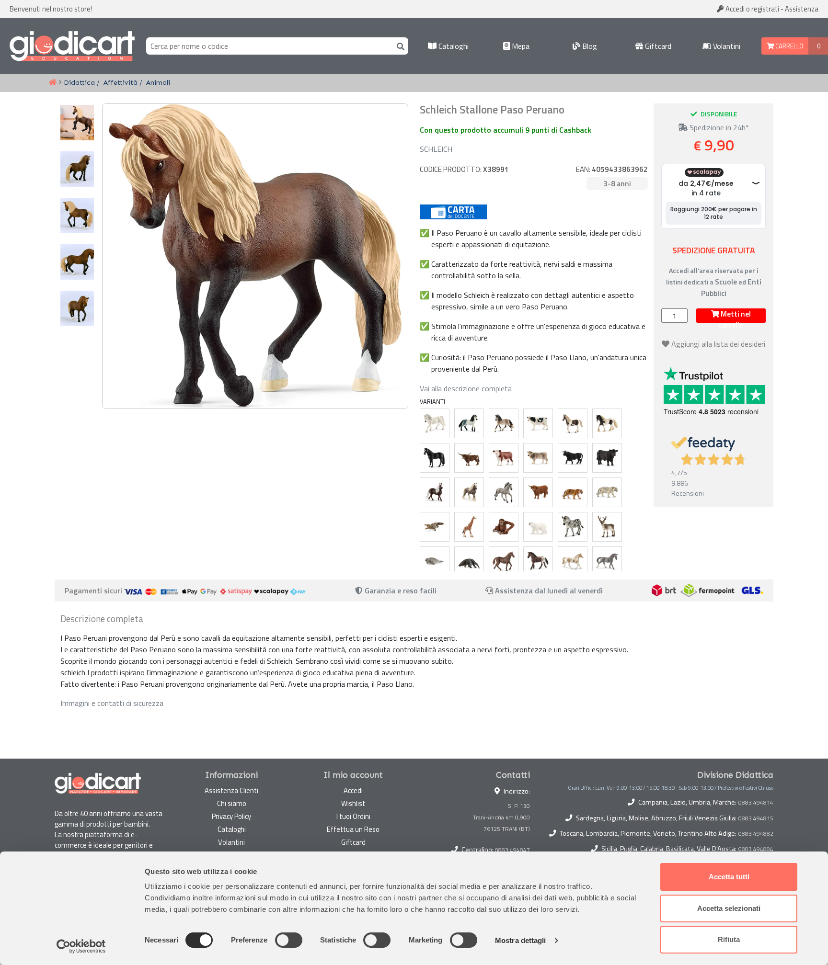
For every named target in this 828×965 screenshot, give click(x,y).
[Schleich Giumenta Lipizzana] (434, 423)
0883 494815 (755, 818)
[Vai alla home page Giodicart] (72, 46)
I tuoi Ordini (353, 816)
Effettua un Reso (353, 829)
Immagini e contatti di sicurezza (111, 703)
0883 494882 (755, 833)
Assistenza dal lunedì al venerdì (549, 590)
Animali (158, 82)
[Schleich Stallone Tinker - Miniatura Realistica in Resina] (607, 423)
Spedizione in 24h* (718, 127)
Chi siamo (231, 803)
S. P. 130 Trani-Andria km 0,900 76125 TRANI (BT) (501, 817)
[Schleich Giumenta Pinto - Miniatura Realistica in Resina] (572, 423)
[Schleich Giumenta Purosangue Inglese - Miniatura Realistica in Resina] (503, 561)
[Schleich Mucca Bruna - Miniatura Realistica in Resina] (538, 457)
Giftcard (657, 46)
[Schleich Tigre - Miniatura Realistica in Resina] (572, 492)
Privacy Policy (231, 816)
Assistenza (801, 8)
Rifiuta (729, 939)
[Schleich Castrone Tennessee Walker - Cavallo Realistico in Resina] (434, 457)
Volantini (725, 46)
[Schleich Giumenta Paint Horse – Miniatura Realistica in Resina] (572, 561)
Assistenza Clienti (231, 790)
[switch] (288, 940)
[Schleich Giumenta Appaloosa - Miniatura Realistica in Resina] (538, 561)
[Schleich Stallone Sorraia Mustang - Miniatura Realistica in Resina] (503, 492)
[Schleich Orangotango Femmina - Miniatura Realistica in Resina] (503, 526)
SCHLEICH (436, 149)
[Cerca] (398, 45)
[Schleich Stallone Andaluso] (469, 423)
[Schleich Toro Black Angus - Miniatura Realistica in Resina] (607, 457)
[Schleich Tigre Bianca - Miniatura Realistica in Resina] (607, 492)
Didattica (79, 82)
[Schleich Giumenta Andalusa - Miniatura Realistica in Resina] (503, 423)
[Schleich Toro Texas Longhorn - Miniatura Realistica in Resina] (469, 457)
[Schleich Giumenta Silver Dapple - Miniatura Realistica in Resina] (469, 492)
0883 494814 (755, 802)
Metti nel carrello (735, 315)
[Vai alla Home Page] (53, 83)
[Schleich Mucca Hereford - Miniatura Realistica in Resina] (503, 457)
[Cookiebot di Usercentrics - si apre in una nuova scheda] (81, 946)
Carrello (789, 46)
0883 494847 (512, 849)
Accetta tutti (729, 877)
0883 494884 (755, 849)
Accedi (751, 8)
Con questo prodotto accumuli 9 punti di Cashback (505, 130)
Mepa (519, 46)
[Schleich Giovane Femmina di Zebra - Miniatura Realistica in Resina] (572, 526)
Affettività (121, 82)
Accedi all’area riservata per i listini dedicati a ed (713, 281)
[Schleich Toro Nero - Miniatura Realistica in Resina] (572, 457)
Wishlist (353, 803)
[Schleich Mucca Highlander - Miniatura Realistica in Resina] (538, 492)
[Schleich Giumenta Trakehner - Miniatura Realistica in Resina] (607, 561)
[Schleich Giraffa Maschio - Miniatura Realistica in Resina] (469, 526)
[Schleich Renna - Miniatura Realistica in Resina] (607, 526)
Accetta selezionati (728, 908)
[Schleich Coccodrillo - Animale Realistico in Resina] (434, 526)
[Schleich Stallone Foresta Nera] (434, 492)
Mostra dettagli (520, 940)
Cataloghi (453, 46)
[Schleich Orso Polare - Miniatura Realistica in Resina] (538, 526)
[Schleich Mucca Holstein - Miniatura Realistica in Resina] (538, 423)
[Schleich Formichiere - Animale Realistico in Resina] (469, 561)
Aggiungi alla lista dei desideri (718, 344)
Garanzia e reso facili (400, 590)
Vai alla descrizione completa (466, 388)
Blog (588, 46)
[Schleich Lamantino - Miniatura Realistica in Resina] (434, 561)
